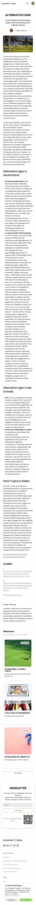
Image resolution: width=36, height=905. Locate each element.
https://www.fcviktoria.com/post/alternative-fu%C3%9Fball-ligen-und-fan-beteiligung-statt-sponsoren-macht (17, 573)
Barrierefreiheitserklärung (11, 868)
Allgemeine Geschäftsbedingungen (15, 861)
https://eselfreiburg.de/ (13, 595)
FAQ (4, 881)
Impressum (7, 857)
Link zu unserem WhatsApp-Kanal (12, 820)
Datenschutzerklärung (10, 865)
